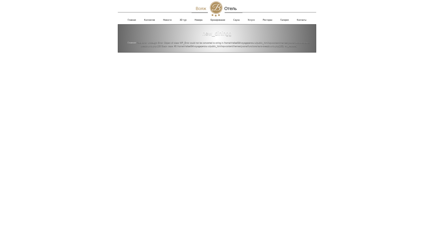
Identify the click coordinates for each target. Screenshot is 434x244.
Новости (167, 20)
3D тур (183, 20)
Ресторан (267, 20)
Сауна (236, 20)
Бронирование (218, 20)
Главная (132, 20)
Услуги (251, 20)
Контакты (301, 20)
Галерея (284, 20)
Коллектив (149, 20)
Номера (198, 20)
